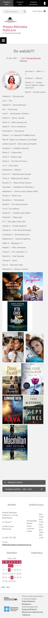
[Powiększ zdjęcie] (11, 80)
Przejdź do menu (6, 3)
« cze (3, 587)
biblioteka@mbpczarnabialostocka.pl (16, 545)
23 (12, 577)
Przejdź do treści (20, 3)
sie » (8, 587)
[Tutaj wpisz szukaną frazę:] (13, 11)
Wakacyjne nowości (15, 482)
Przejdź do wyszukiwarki (33, 3)
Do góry (44, 3)
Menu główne (3, 40)
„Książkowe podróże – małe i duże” (18, 489)
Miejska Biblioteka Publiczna (15, 28)
